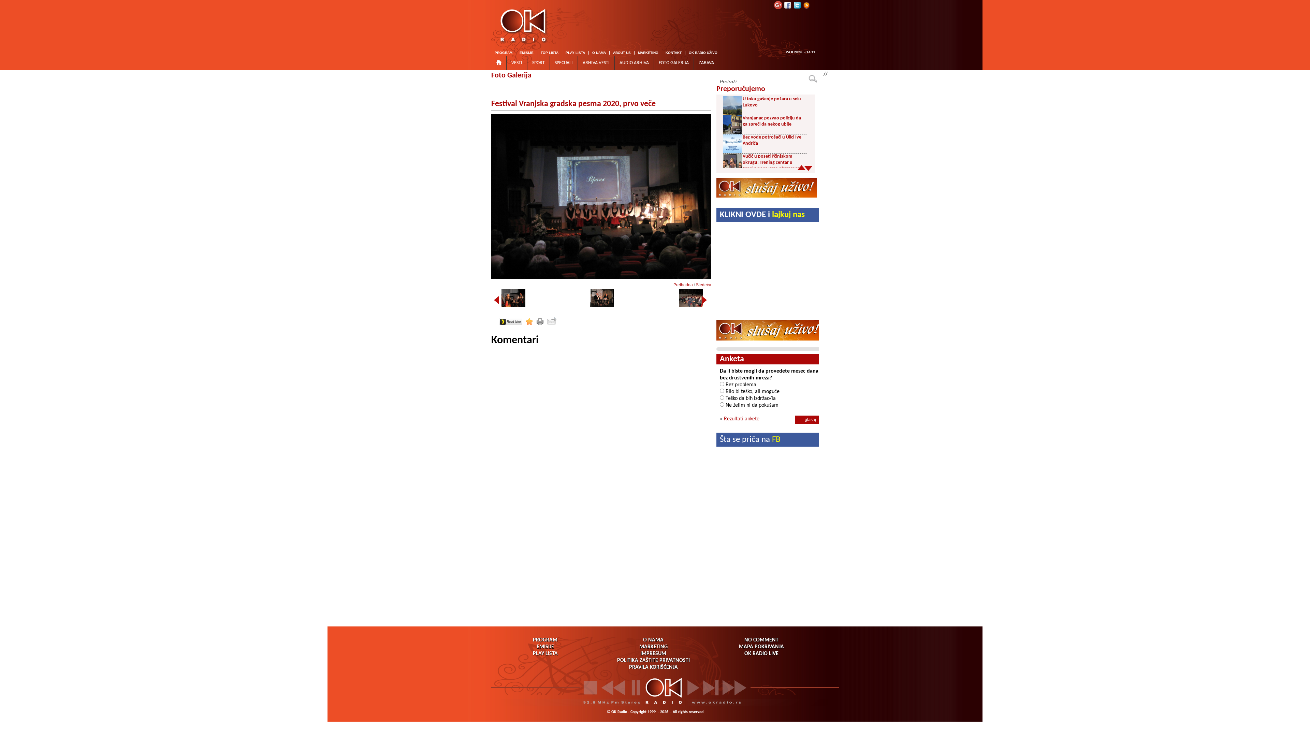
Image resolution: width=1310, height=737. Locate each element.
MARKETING (648, 53)
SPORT (538, 63)
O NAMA (599, 53)
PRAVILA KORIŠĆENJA (653, 667)
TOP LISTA (549, 53)
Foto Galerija (511, 76)
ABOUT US (622, 53)
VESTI (516, 63)
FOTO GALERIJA (674, 63)
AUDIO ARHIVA (634, 63)
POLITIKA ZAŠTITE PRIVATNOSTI (653, 660)
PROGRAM (503, 53)
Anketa (732, 359)
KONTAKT (674, 53)
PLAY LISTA (575, 53)
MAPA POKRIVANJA (761, 647)
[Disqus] (601, 432)
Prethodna (683, 285)
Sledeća (703, 285)
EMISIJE (527, 53)
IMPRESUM (653, 653)
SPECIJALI (564, 63)
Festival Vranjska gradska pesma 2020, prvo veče (573, 104)
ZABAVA (706, 63)
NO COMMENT (761, 640)
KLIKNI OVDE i (762, 215)
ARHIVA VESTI (596, 63)
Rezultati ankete (741, 419)
